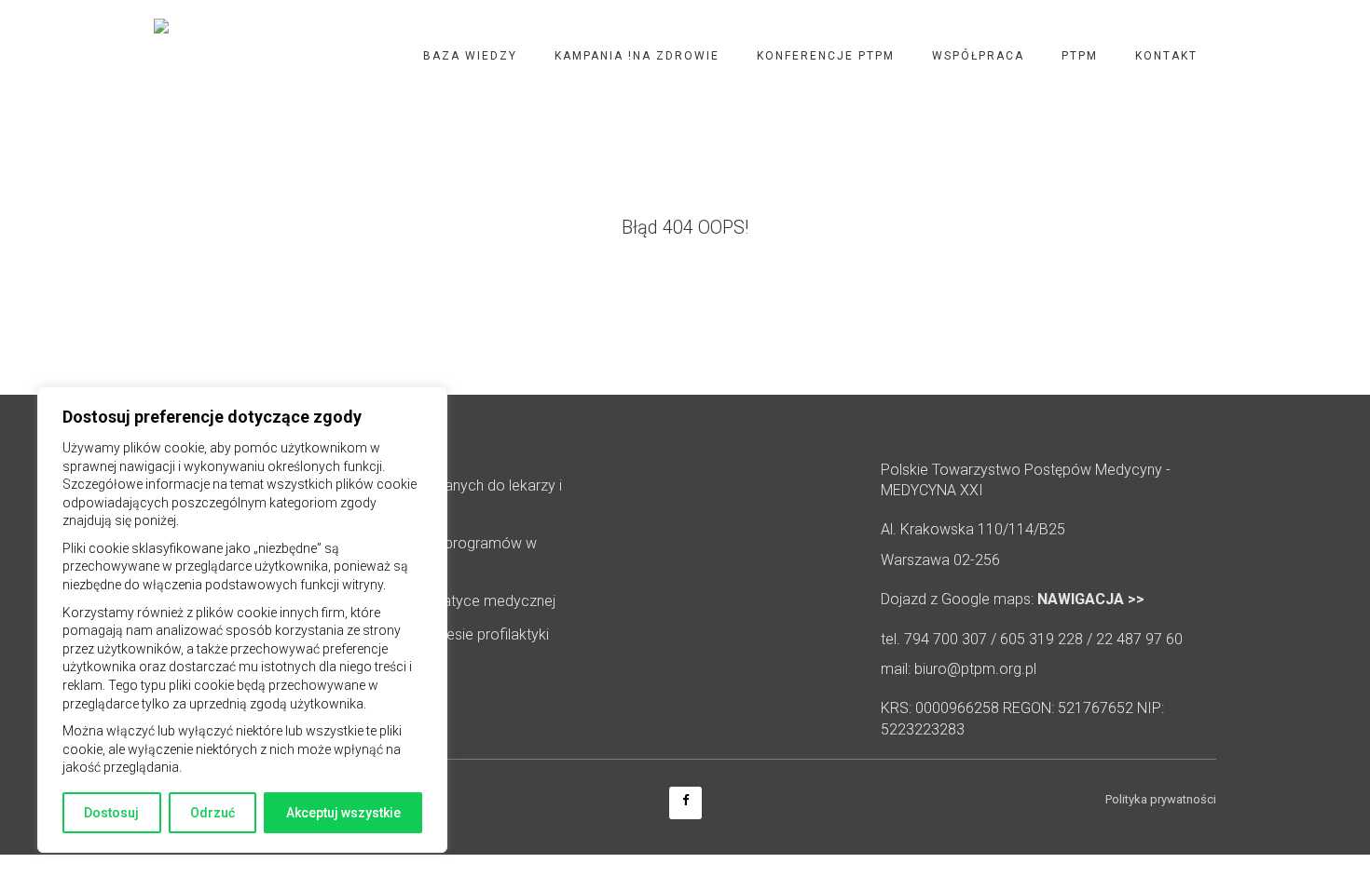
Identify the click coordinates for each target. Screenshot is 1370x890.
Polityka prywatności (1160, 799)
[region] (242, 619)
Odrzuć (212, 812)
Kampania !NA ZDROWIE (637, 55)
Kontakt (1166, 55)
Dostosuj (111, 812)
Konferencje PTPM (826, 55)
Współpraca (978, 55)
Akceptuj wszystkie (343, 812)
